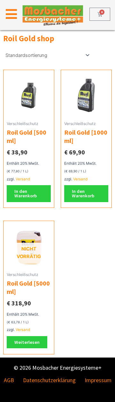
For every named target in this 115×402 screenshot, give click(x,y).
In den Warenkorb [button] (25, 193)
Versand (23, 179)
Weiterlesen (27, 342)
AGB (9, 380)
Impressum (98, 380)
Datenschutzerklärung (49, 380)
